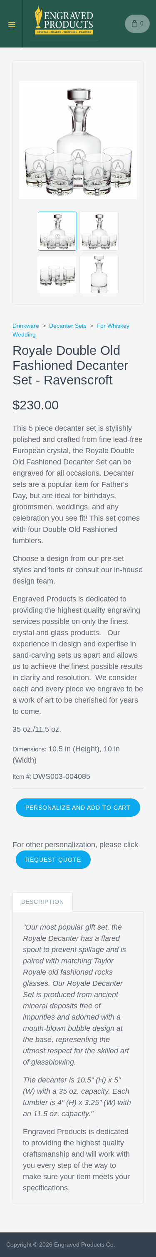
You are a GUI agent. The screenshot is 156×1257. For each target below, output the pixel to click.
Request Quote (53, 859)
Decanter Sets (68, 325)
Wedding (24, 334)
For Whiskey (113, 325)
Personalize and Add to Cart (78, 807)
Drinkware (25, 325)
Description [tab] (42, 901)
